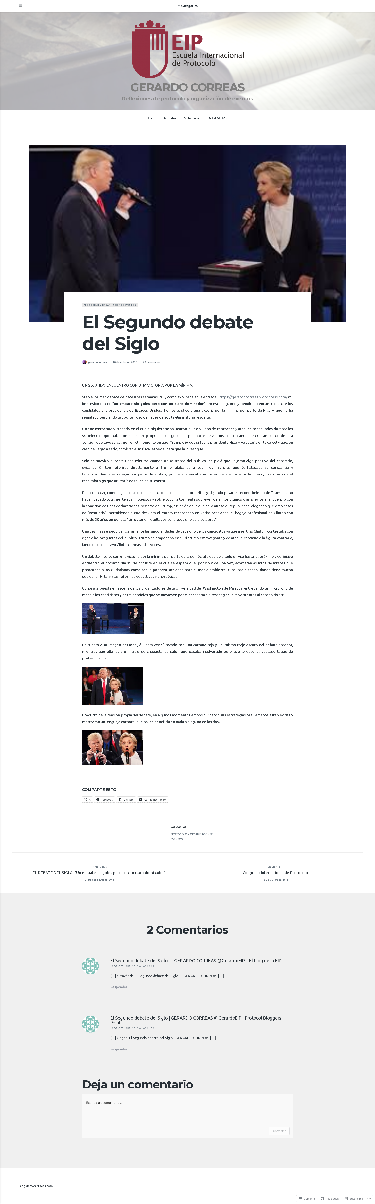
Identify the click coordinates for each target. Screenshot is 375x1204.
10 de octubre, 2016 (125, 362)
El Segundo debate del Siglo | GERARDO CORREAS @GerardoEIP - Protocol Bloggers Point (195, 1020)
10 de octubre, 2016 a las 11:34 (132, 1028)
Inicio (151, 118)
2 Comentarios (151, 362)
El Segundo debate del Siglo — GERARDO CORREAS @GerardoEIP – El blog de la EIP (195, 960)
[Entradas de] (85, 362)
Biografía (169, 118)
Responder (118, 987)
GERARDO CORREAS (187, 87)
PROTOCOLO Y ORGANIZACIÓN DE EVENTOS (110, 305)
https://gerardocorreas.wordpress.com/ (253, 397)
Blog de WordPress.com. (36, 1186)
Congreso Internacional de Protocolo (275, 872)
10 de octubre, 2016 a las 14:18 (132, 966)
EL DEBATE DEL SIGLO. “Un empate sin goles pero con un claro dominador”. (99, 872)
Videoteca (191, 118)
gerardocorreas (97, 362)
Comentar (279, 1131)
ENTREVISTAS (217, 118)
